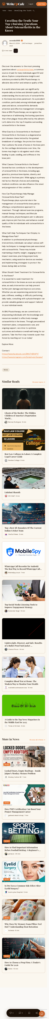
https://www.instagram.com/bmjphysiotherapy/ (22, 357)
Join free (41, 4)
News (10, 11)
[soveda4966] (5, 43)
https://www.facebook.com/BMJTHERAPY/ (20, 354)
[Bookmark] (29, 1013)
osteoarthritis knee (25, 69)
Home (4, 11)
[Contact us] (42, 1014)
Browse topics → (39, 382)
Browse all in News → (37, 740)
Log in (31, 4)
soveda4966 (14, 40)
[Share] (36, 1013)
